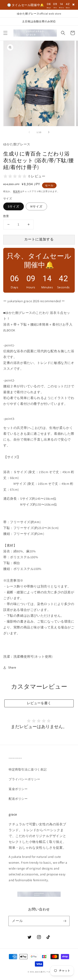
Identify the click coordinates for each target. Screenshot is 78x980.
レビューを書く (39, 703)
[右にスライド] (49, 132)
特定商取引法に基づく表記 (28, 769)
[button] (5, 33)
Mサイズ (36, 206)
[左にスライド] (29, 132)
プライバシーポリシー (24, 779)
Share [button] (12, 667)
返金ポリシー (18, 789)
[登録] (64, 921)
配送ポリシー (18, 799)
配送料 (16, 191)
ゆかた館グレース (42, 971)
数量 (6, 216)
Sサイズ (13, 206)
